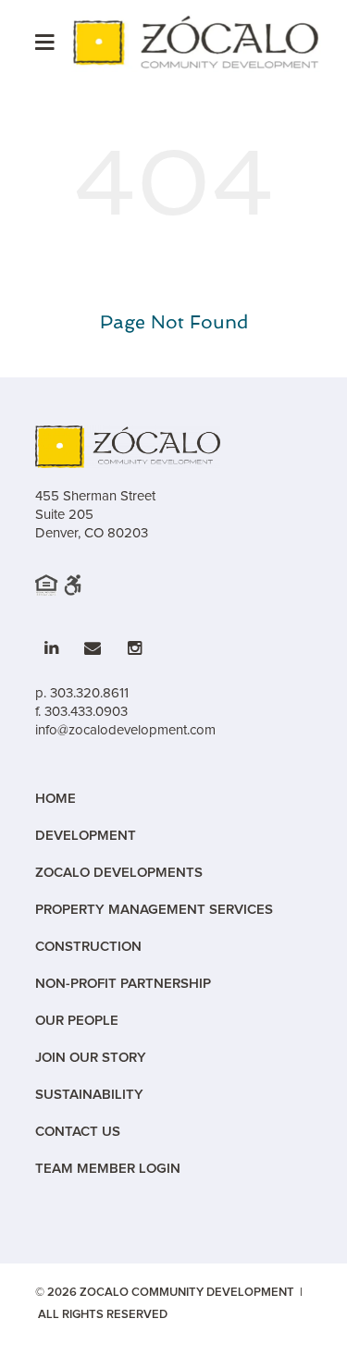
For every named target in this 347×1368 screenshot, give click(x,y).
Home (55, 799)
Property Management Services (154, 910)
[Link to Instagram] (134, 649)
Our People (76, 1021)
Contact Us (77, 1132)
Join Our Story (90, 1058)
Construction (88, 947)
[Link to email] (93, 649)
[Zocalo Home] (197, 41)
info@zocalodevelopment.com (125, 729)
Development (85, 836)
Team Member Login (107, 1169)
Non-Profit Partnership (123, 984)
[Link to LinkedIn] (51, 649)
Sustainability (89, 1095)
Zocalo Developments (119, 873)
